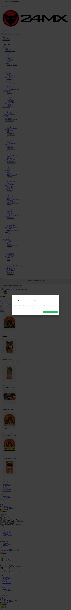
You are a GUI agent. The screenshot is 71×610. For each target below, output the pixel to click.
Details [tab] (35, 300)
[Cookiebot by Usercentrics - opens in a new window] (53, 297)
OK (50, 312)
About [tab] (51, 300)
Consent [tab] (19, 300)
